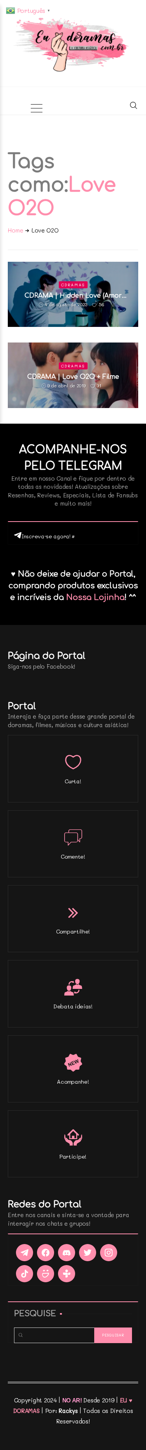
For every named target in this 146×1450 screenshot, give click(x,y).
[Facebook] (45, 1252)
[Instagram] (108, 1252)
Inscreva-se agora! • (48, 536)
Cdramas (73, 285)
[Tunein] (66, 1273)
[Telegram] (24, 1252)
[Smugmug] (45, 1273)
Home (15, 230)
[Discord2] (66, 1252)
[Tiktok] (24, 1273)
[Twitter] (87, 1252)
